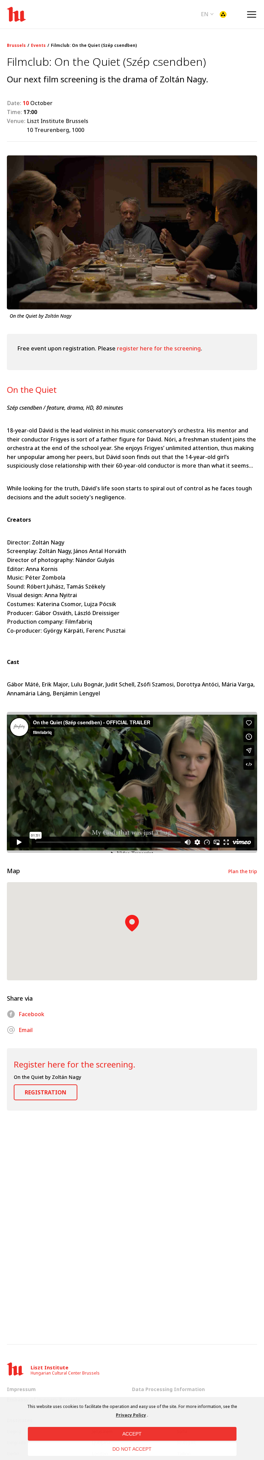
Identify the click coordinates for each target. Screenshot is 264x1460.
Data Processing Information (168, 1389)
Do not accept (132, 1449)
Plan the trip (242, 871)
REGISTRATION (45, 1092)
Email (26, 1030)
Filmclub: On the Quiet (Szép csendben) (94, 45)
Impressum (21, 1389)
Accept (132, 1434)
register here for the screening (159, 348)
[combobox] (207, 13)
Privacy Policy (131, 1415)
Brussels (16, 45)
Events (38, 45)
